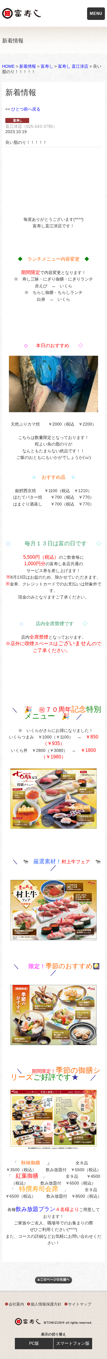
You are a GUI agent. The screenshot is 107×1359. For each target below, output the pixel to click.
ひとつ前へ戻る (25, 109)
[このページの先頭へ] (53, 1282)
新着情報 (27, 66)
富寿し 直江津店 (73, 66)
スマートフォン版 (72, 1343)
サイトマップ (79, 1304)
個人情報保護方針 (46, 1304)
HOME (8, 66)
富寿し (47, 66)
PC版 (34, 1343)
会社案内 (16, 1304)
